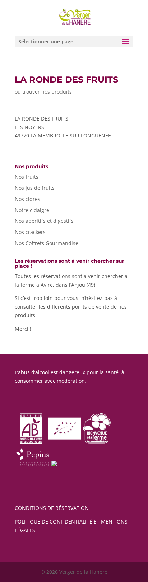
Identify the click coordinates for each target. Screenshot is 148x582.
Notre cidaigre (32, 210)
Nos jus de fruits (35, 187)
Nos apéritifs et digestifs (44, 220)
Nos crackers (30, 232)
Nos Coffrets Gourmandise (46, 243)
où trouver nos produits (43, 91)
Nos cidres (27, 199)
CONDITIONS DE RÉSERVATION (52, 507)
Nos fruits (26, 176)
